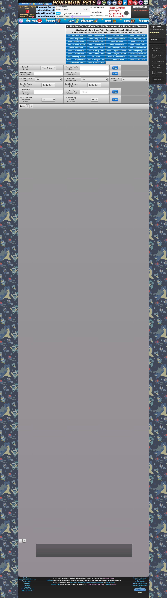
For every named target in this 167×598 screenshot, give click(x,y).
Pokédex (27, 583)
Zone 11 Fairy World (76, 51)
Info (47, 4)
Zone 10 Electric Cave (137, 48)
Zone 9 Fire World (76, 48)
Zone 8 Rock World (116, 45)
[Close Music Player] (164, 7)
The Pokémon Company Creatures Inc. (90, 582)
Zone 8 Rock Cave (137, 45)
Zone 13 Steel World (76, 54)
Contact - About (108, 578)
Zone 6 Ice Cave (137, 42)
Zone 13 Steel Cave (96, 54)
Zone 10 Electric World (116, 48)
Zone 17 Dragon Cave (96, 60)
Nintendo (73, 582)
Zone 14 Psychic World (116, 54)
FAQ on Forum (27, 590)
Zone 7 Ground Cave (96, 45)
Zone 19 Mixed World (76, 63)
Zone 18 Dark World (116, 60)
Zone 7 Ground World (76, 45)
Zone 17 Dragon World (76, 60)
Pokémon (50, 580)
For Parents (27, 578)
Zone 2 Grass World (116, 36)
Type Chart (27, 587)
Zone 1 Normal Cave (96, 36)
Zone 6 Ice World (116, 42)
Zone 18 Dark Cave (137, 60)
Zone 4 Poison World (116, 39)
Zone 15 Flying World (76, 57)
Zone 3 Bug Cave (96, 39)
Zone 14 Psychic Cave (137, 54)
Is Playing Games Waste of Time (27, 16)
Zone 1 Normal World (76, 36)
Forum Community (140, 578)
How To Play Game (27, 589)
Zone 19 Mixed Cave (96, 63)
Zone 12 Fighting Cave (137, 51)
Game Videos (140, 581)
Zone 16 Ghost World (116, 57)
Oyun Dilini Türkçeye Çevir (27, 8)
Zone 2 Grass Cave (137, 36)
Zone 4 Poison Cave (137, 39)
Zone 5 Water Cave (95, 42)
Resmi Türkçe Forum (140, 583)
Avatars (27, 585)
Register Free (140, 580)
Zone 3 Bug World (76, 39)
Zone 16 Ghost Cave (137, 57)
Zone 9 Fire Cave (96, 48)
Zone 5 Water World (76, 42)
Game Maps (27, 581)
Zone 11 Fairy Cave (96, 51)
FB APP (107, 584)
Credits (113, 584)
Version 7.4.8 (140, 7)
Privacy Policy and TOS (96, 584)
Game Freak (110, 582)
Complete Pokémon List (27, 580)
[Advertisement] (83, 12)
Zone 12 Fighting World (116, 51)
